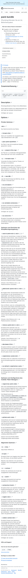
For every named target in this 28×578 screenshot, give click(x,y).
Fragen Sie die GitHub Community (9, 558)
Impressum (13, 570)
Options (4, 117)
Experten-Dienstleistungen (7, 573)
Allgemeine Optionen (8, 443)
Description (5, 102)
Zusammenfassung (8, 86)
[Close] (24, 2)
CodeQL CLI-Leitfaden (15, 12)
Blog (15, 573)
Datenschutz (4, 571)
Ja (4, 549)
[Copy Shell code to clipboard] (24, 91)
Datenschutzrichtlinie (5, 552)
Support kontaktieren (7, 560)
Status (9, 571)
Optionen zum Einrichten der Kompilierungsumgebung (10, 228)
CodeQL (6, 12)
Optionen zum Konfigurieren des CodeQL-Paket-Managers (11, 378)
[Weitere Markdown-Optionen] (15, 48)
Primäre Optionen (7, 122)
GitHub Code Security (11, 43)
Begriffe (19, 570)
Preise (13, 571)
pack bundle (24, 12)
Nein (10, 549)
